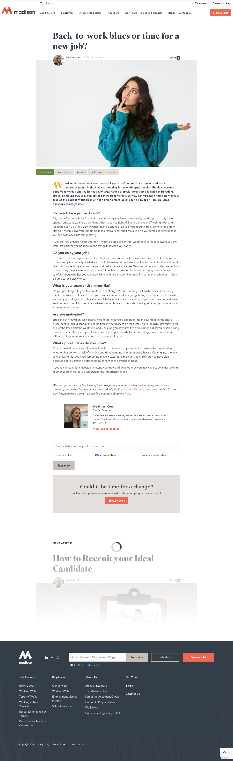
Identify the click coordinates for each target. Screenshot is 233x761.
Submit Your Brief (62, 706)
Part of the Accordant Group (102, 696)
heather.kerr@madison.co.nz (141, 389)
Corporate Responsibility (100, 702)
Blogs (171, 12)
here (127, 393)
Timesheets (201, 3)
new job (112, 172)
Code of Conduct (76, 744)
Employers (67, 12)
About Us (113, 12)
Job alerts (165, 657)
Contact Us (185, 12)
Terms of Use (58, 744)
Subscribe (63, 465)
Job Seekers (47, 12)
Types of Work (28, 696)
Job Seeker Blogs (107, 455)
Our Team (131, 12)
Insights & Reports (151, 12)
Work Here (91, 707)
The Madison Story (96, 691)
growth (81, 172)
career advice (64, 172)
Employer (96, 665)
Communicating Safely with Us (103, 713)
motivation (96, 172)
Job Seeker (45, 172)
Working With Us (29, 691)
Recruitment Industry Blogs (154, 455)
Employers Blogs (64, 455)
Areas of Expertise (90, 12)
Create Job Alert (222, 3)
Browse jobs (220, 12)
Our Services (60, 685)
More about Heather (106, 428)
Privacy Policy (43, 744)
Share (173, 57)
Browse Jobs (116, 500)
